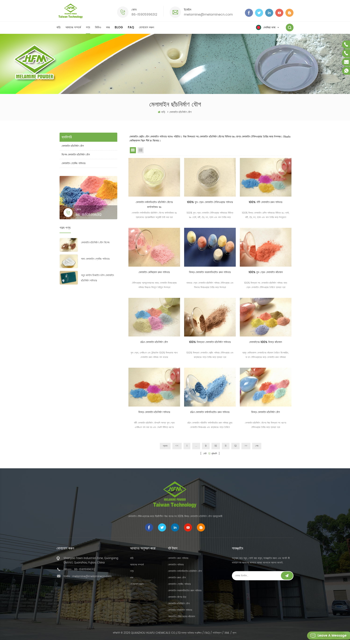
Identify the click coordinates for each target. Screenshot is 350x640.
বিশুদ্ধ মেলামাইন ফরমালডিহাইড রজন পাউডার (210, 272)
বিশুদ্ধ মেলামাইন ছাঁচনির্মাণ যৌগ (265, 412)
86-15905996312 (144, 14)
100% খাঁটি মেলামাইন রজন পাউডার (265, 202)
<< (177, 446)
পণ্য (88, 27)
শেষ (256, 446)
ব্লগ (234, 633)
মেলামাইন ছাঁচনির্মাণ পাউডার (180, 610)
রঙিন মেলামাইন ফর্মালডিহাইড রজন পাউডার (209, 412)
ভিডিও (98, 27)
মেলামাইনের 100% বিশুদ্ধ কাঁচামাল (265, 342)
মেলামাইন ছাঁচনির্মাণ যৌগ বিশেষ (95, 242)
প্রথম (165, 446)
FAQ (131, 27)
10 (215, 446)
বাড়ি (59, 27)
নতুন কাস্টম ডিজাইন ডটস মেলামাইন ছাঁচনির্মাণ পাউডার (97, 278)
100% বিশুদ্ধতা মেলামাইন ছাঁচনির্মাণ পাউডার (210, 342)
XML (226, 633)
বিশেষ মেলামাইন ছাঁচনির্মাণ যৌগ (76, 154)
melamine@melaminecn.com (208, 14)
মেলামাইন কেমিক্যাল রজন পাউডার (154, 272)
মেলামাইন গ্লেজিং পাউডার (73, 163)
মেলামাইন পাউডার (176, 565)
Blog (119, 27)
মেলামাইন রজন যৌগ (177, 578)
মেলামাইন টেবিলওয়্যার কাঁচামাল (181, 616)
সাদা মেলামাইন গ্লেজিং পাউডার (95, 259)
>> (245, 446)
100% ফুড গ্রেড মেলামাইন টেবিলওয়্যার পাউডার (210, 202)
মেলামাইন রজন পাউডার (178, 558)
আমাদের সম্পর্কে (73, 27)
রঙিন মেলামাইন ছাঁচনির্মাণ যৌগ (154, 342)
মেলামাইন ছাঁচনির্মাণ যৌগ (73, 146)
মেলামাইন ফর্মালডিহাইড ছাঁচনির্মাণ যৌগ (185, 571)
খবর (108, 27)
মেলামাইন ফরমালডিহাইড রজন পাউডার (184, 591)
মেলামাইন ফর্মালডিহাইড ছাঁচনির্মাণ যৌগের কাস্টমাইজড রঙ (154, 204)
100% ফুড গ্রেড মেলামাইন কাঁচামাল (266, 272)
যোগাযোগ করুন (146, 27)
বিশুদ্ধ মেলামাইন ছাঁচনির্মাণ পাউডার (154, 412)
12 (235, 446)
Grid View (133, 150)
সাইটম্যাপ (217, 633)
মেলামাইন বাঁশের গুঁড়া (177, 597)
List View (141, 150)
